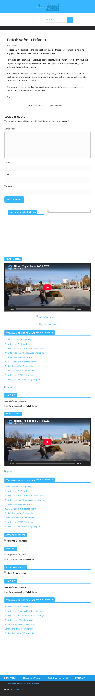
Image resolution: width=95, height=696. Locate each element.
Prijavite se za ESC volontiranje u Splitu (22, 379)
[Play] (7, 309)
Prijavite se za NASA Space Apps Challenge (24, 353)
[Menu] (47, 28)
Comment (9, 128)
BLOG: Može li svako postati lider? (20, 361)
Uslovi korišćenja (31, 678)
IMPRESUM (10, 678)
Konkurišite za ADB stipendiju (18, 339)
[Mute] (83, 309)
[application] (47, 287)
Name (7, 162)
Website (8, 186)
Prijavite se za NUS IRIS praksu (18, 357)
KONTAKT (80, 678)
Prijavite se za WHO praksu (17, 344)
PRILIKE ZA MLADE (44, 332)
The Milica (18, 689)
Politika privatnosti (58, 678)
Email (6, 174)
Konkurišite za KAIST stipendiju (19, 366)
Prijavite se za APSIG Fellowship (19, 375)
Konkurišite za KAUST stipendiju (19, 370)
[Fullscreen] (87, 309)
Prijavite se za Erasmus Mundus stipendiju (24, 348)
